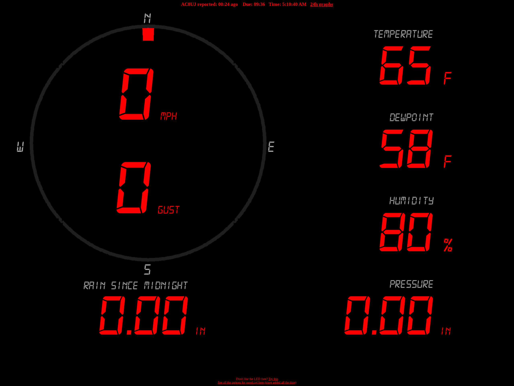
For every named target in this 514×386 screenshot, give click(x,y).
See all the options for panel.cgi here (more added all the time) (257, 382)
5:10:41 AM (294, 4)
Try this (273, 379)
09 (256, 4)
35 (262, 4)
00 (220, 4)
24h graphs (321, 4)
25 (227, 4)
